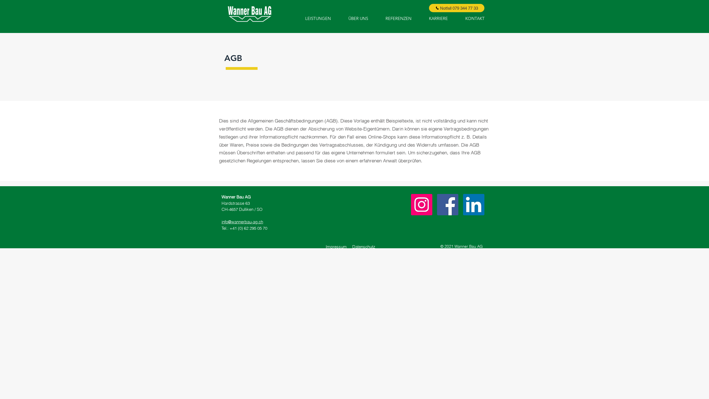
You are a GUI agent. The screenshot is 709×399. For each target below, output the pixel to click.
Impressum (339, 246)
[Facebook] (447, 204)
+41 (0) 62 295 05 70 (248, 228)
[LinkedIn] (473, 204)
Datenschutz (363, 246)
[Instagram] (421, 204)
